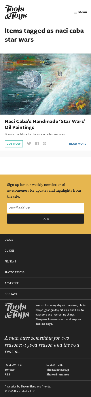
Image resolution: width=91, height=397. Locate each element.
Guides (9, 250)
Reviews (10, 261)
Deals (9, 239)
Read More (77, 143)
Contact (11, 294)
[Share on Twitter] (29, 143)
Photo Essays (15, 272)
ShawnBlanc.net (57, 374)
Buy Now (14, 143)
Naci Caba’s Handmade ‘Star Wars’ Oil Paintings (45, 124)
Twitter (10, 369)
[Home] (16, 13)
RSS (7, 374)
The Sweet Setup (57, 369)
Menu (80, 12)
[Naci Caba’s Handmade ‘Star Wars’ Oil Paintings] (45, 83)
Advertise (12, 283)
